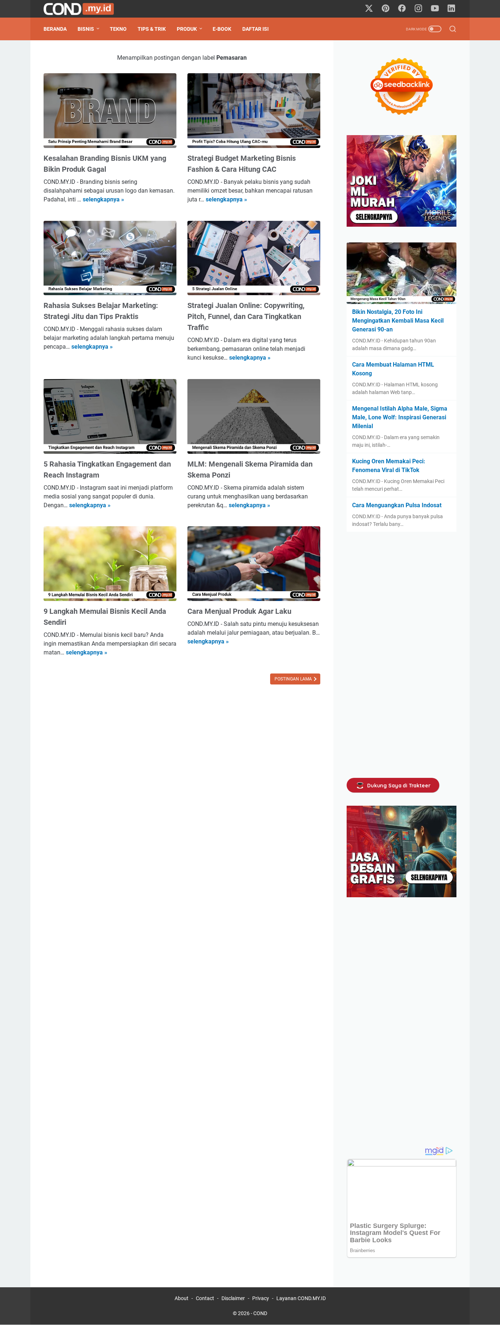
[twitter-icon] (369, 8)
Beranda (55, 29)
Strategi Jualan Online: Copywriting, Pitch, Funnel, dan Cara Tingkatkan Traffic (246, 316)
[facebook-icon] (402, 8)
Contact (205, 1298)
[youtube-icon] (435, 8)
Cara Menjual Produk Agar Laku (239, 611)
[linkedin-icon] (451, 8)
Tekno (118, 29)
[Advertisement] (401, 655)
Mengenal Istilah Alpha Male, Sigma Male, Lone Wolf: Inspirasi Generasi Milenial (399, 417)
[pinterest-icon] (385, 8)
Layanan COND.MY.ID (301, 1298)
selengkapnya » (103, 199)
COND (260, 1313)
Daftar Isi (255, 29)
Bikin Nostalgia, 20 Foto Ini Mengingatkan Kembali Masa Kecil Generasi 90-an (398, 320)
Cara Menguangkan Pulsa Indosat (396, 505)
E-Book (222, 29)
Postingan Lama (294, 679)
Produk (187, 29)
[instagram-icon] (418, 8)
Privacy (260, 1298)
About (182, 1298)
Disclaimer (233, 1298)
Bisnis (86, 29)
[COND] (83, 9)
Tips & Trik (152, 29)
